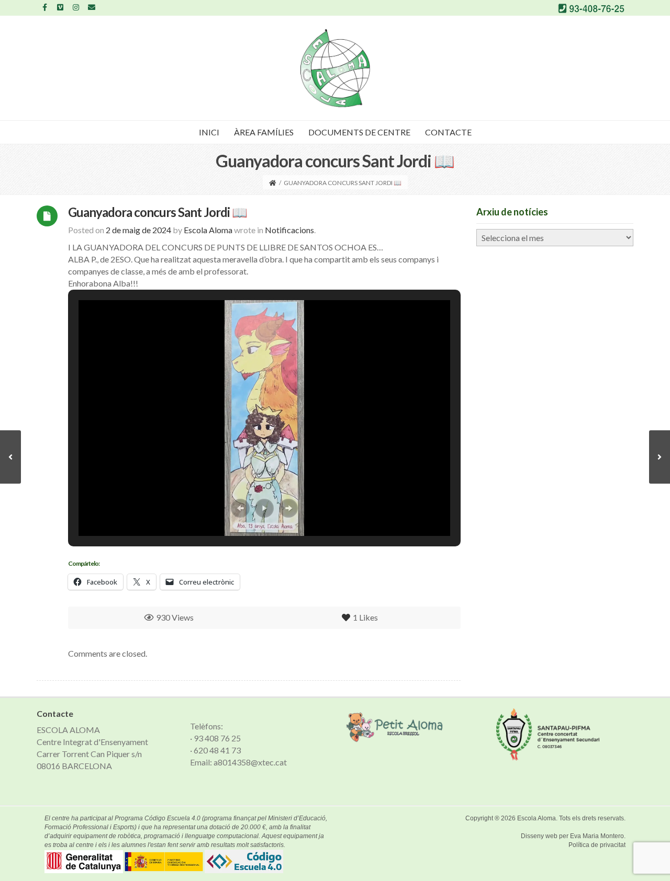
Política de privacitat (597, 845)
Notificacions (289, 230)
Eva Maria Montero (597, 836)
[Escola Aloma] (335, 68)
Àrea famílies (264, 132)
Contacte (448, 132)
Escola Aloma (536, 818)
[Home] (272, 183)
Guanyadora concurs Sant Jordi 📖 (157, 212)
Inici (209, 132)
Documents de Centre (359, 132)
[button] (240, 508)
